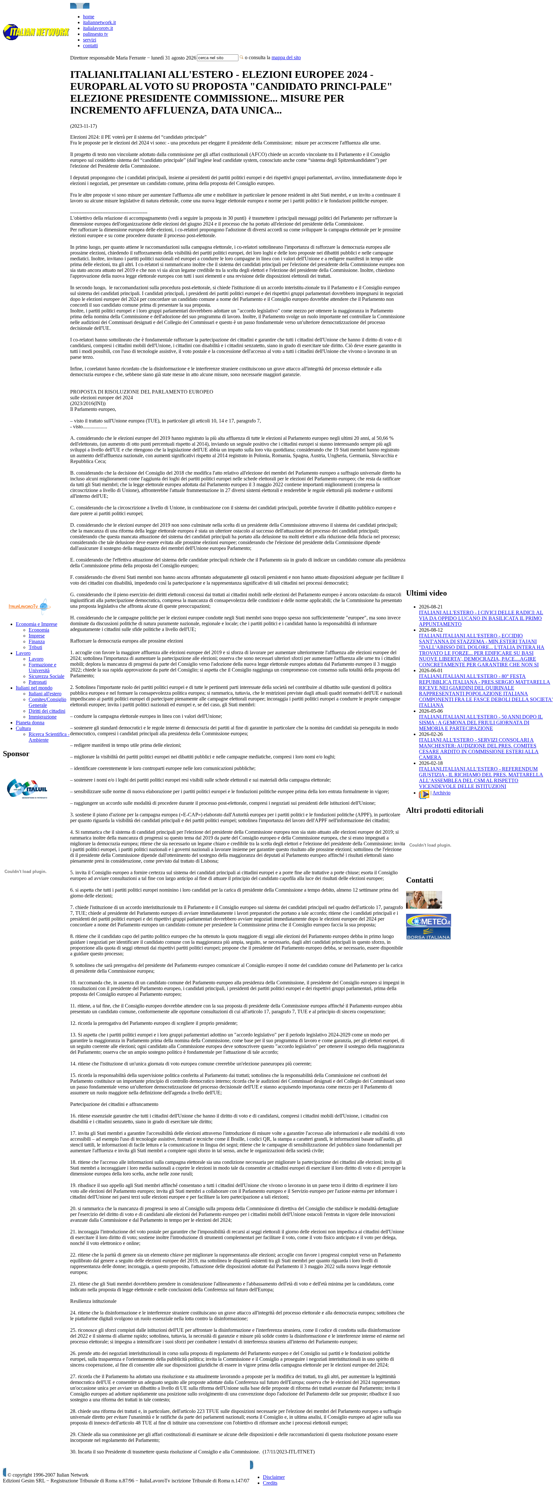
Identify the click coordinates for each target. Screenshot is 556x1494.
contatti (90, 45)
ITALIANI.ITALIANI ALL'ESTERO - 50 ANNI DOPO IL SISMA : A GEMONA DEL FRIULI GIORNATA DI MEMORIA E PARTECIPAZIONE (481, 722)
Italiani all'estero (45, 693)
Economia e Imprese (36, 624)
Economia (39, 630)
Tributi (35, 647)
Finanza (37, 641)
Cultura (23, 728)
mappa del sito (286, 57)
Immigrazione (43, 716)
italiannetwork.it (99, 22)
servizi (89, 39)
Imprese (37, 635)
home (88, 16)
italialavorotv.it (98, 28)
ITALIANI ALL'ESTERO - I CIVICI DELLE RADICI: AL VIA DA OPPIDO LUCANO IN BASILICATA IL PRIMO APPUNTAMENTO (481, 618)
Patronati (38, 682)
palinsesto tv (95, 34)
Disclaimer (274, 1477)
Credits (270, 1483)
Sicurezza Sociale (46, 676)
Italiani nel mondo (34, 688)
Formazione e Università (42, 667)
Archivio (441, 792)
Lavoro (23, 653)
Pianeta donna (30, 722)
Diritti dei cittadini (47, 711)
